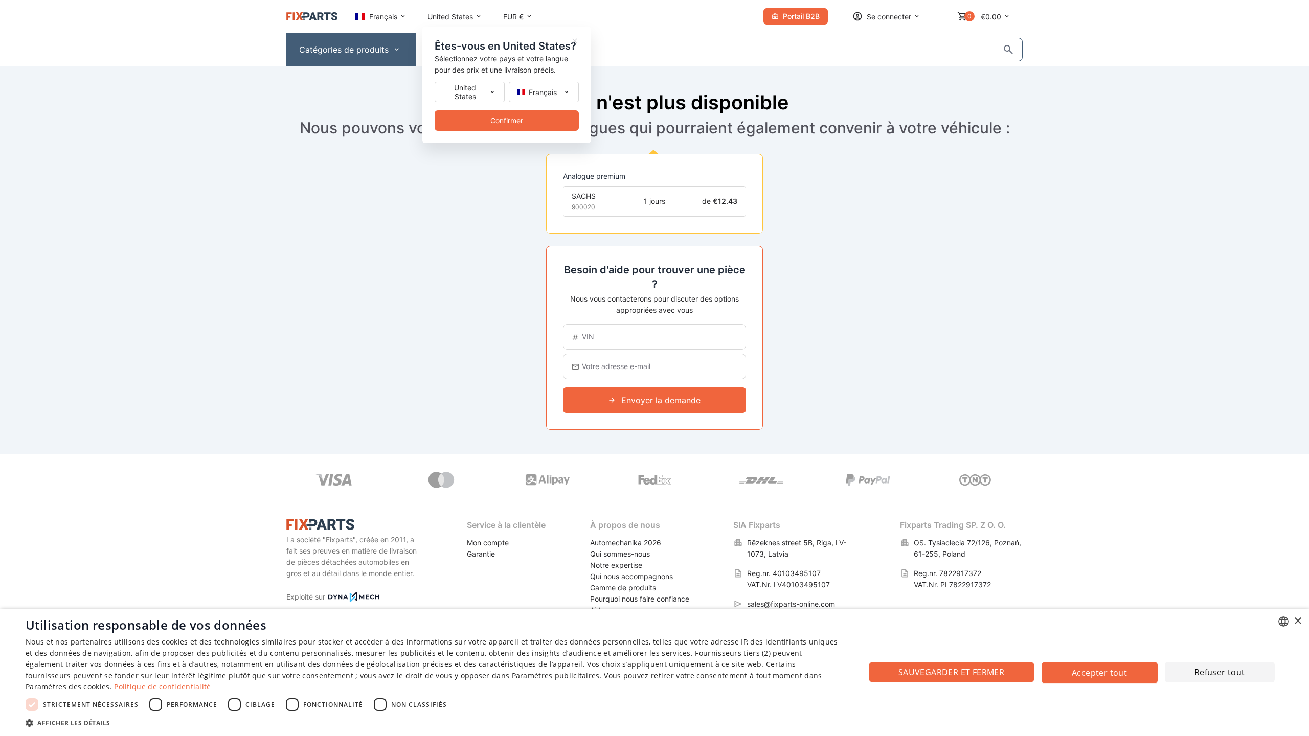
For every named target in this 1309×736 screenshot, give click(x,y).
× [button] (1297, 621)
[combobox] (1283, 621)
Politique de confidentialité (162, 687)
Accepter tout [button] (1099, 672)
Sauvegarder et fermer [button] (951, 672)
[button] (433, 722)
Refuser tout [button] (1219, 672)
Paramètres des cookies (68, 687)
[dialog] (654, 672)
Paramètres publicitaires (556, 675)
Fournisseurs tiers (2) (733, 653)
